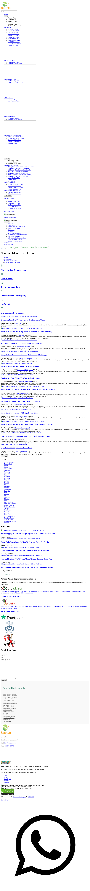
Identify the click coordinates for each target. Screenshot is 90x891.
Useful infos (17, 323)
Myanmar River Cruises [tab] (14, 163)
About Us (7, 221)
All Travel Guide (9, 198)
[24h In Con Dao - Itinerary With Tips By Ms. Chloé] (16, 409)
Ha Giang (7, 476)
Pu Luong (7, 472)
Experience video (9, 211)
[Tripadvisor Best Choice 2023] (45, 627)
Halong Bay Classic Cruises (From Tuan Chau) (21, 167)
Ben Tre (6, 511)
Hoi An (6, 495)
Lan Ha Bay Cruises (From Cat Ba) (18, 176)
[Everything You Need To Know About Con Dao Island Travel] (19, 316)
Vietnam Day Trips (13, 45)
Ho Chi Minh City (9, 505)
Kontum (6, 522)
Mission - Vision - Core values (16, 226)
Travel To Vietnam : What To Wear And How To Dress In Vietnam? (25, 550)
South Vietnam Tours (14, 42)
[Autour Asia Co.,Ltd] (6, 5)
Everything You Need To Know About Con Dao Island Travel (23, 320)
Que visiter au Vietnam (8, 714)
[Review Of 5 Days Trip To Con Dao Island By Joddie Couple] (19, 340)
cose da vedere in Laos (8, 700)
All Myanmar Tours (9, 116)
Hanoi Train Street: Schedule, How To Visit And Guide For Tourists (25, 542)
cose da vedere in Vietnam (9, 694)
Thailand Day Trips (13, 62)
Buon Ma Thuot (8, 502)
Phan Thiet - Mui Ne (10, 503)
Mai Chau (7, 473)
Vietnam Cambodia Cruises (15, 187)
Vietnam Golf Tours (13, 37)
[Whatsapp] (45, 889)
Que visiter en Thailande (9, 716)
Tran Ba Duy (11, 230)
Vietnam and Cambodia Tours (16, 138)
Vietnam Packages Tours (14, 35)
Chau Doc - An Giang (10, 516)
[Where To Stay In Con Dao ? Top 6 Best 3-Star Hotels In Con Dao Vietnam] (22, 386)
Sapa (5, 475)
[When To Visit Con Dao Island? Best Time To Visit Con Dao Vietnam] (21, 432)
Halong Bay (7, 467)
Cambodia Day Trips (13, 80)
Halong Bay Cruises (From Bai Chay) (18, 171)
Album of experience (10, 217)
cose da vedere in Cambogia (10, 697)
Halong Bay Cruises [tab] (13, 160)
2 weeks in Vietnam (13, 30)
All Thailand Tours (9, 60)
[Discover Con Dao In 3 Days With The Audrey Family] (17, 398)
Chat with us (4, 800)
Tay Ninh (6, 508)
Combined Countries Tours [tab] (15, 26)
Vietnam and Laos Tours (14, 140)
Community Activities (10, 521)
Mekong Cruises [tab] (12, 162)
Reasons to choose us (14, 228)
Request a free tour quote (15, 241)
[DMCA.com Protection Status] (7, 795)
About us (6, 780)
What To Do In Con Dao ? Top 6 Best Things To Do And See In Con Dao (27, 424)
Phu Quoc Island (9, 518)
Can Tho (6, 513)
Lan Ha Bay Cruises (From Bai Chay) (18, 173)
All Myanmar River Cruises (12, 190)
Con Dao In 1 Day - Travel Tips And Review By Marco (20, 378)
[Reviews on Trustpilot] (45, 617)
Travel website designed (19, 797)
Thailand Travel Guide (14, 203)
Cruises (7, 158)
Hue (5, 492)
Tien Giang (7, 510)
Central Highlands (9, 462)
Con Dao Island (8, 519)
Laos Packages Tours (14, 101)
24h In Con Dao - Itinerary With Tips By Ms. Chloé (19, 413)
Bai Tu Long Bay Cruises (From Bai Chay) (20, 174)
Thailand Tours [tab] (12, 19)
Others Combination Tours (15, 136)
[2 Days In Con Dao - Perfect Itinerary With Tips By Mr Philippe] (19, 351)
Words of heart (12, 225)
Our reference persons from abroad (17, 234)
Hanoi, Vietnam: (5, 766)
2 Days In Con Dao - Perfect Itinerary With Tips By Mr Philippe (24, 355)
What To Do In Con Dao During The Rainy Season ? (20, 366)
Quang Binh (7, 489)
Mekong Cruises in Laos (14, 189)
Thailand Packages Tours (15, 63)
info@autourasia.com (10, 743)
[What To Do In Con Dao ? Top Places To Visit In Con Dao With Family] (21, 328)
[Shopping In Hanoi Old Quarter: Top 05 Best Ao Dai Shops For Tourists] (21, 564)
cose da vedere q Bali (8, 699)
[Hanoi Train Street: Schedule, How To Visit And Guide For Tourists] (20, 538)
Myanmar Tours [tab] (12, 24)
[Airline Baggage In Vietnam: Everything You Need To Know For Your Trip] (22, 530)
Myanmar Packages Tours (15, 119)
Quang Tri (7, 491)
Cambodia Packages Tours (15, 82)
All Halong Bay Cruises (11, 165)
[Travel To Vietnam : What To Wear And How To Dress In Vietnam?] (20, 547)
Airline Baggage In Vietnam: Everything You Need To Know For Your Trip (28, 534)
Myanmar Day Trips (13, 118)
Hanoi (6, 465)
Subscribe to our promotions (15, 239)
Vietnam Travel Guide (14, 201)
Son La (6, 484)
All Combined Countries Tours (12, 135)
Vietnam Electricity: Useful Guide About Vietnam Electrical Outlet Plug (26, 559)
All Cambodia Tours (10, 79)
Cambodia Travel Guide (14, 205)
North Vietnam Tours (14, 38)
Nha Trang (7, 499)
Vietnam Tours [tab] (12, 18)
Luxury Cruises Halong (14, 178)
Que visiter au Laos (7, 719)
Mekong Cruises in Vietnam (15, 184)
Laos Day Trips (12, 99)
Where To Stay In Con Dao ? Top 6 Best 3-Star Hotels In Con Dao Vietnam (28, 390)
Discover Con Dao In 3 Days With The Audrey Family (20, 401)
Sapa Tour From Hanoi (14, 43)
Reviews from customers (14, 233)
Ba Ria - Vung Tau (9, 507)
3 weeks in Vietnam (13, 34)
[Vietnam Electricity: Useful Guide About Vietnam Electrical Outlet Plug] (21, 555)
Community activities (14, 236)
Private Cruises (12, 179)
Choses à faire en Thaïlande (9, 706)
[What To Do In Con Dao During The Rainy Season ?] (16, 363)
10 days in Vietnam (13, 29)
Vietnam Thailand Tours (14, 141)
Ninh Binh (7, 470)
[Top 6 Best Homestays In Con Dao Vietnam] (14, 444)
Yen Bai (6, 483)
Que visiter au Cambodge (9, 718)
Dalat (5, 500)
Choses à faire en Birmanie (9, 708)
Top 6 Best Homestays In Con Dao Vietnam (16, 448)
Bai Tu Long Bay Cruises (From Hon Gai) (19, 170)
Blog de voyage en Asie (8, 711)
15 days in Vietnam (13, 32)
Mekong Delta (8, 464)
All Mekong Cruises (9, 182)
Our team (10, 231)
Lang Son (7, 480)
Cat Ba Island (8, 468)
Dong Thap (7, 515)
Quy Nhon (7, 497)
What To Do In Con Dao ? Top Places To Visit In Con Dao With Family (26, 332)
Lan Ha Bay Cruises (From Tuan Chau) (19, 168)
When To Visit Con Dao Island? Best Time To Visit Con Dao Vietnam (26, 436)
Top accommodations (22, 393)
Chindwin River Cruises (14, 194)
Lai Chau (6, 487)
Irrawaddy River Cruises (14, 192)
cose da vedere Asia (7, 710)
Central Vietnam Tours (14, 40)
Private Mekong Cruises (14, 186)
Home (6, 14)
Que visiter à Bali (7, 721)
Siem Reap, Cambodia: (7, 772)
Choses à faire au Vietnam (9, 702)
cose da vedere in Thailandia (10, 695)
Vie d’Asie (5, 713)
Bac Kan (6, 481)
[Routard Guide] (45, 640)
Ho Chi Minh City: (6, 769)
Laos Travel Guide (13, 206)
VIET (31, 797)
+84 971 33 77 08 (10, 746)
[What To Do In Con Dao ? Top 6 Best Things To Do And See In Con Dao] (22, 421)
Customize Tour (8, 244)
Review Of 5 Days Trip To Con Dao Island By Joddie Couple (23, 343)
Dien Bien (7, 486)
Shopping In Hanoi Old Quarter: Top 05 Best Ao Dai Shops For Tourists (27, 567)
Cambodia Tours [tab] (12, 21)
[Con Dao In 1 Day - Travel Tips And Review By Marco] (17, 374)
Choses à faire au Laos (8, 705)
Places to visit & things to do (25, 370)
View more (4, 456)
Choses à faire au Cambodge (10, 703)
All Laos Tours (8, 98)
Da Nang (6, 494)
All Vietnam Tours (9, 27)
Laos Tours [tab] (11, 23)
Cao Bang (7, 478)
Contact (6, 242)
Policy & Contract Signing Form (17, 238)
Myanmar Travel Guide (14, 208)
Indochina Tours (12, 143)
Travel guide (8, 195)
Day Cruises (11, 181)
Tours (6, 16)
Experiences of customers (23, 346)
